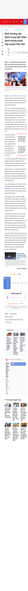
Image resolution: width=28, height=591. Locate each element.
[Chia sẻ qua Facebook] (18, 283)
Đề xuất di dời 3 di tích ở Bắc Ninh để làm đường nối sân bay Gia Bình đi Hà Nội (24, 433)
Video (13, 25)
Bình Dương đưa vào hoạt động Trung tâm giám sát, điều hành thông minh (22, 149)
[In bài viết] (2, 54)
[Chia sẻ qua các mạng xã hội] (25, 283)
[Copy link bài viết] (22, 283)
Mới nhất (5, 25)
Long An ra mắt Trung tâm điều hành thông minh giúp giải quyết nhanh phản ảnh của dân (15, 346)
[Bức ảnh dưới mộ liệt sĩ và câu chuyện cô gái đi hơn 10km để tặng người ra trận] (24, 405)
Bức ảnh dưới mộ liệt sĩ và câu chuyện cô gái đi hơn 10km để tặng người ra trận (24, 414)
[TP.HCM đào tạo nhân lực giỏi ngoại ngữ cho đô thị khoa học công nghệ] (8, 425)
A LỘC (8, 49)
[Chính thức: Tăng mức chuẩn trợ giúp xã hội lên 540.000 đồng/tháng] (8, 405)
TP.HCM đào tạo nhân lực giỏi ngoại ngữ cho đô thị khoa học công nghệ (8, 433)
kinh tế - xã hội (9, 316)
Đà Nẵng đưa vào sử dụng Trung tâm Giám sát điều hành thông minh (22, 344)
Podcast (4, 21)
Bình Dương (8, 322)
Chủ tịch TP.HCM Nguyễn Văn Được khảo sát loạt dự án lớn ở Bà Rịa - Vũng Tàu (15, 414)
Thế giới (20, 25)
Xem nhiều (9, 25)
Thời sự (16, 25)
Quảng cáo (17, 22)
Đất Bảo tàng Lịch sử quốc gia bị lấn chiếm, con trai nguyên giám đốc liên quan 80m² (16, 434)
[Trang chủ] (1, 26)
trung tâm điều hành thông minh (17, 96)
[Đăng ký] (18, 364)
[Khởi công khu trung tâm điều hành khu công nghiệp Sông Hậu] (9, 334)
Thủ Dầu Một (14, 188)
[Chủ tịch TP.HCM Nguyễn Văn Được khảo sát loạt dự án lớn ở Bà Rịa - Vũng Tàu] (16, 405)
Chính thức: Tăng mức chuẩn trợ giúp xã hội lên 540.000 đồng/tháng (8, 412)
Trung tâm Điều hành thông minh (14, 319)
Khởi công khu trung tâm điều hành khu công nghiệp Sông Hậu (9, 343)
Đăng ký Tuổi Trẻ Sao (25, 22)
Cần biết (14, 22)
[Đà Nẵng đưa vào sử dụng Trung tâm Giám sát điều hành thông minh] (22, 334)
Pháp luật (24, 25)
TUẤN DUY (24, 268)
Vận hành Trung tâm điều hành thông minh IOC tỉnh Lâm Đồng (22, 139)
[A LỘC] (6, 52)
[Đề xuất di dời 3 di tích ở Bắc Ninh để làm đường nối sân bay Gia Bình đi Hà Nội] (24, 425)
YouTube (9, 21)
